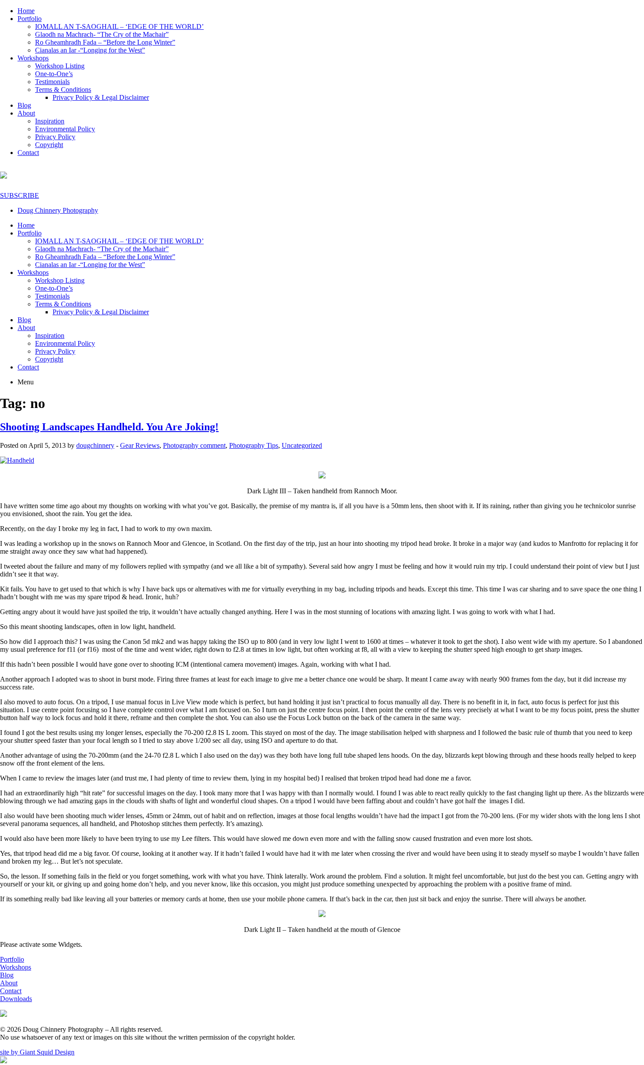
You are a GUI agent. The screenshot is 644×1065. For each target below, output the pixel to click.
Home (26, 10)
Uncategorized (302, 445)
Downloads (16, 998)
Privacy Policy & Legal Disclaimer (101, 97)
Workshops (33, 58)
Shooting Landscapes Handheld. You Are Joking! (109, 426)
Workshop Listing (60, 66)
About (26, 113)
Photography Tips (253, 445)
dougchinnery (95, 445)
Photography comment (194, 445)
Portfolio (30, 18)
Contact (28, 152)
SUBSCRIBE (19, 195)
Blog (24, 105)
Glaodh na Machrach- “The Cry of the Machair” (102, 34)
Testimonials (52, 81)
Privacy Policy (55, 137)
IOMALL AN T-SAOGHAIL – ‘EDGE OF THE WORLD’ (119, 26)
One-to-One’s (54, 73)
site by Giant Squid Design (37, 1052)
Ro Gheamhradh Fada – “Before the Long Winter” (105, 42)
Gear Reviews (139, 445)
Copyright (49, 144)
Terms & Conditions (63, 89)
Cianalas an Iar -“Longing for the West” (90, 50)
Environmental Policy (65, 129)
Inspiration (49, 121)
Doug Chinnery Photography (58, 210)
